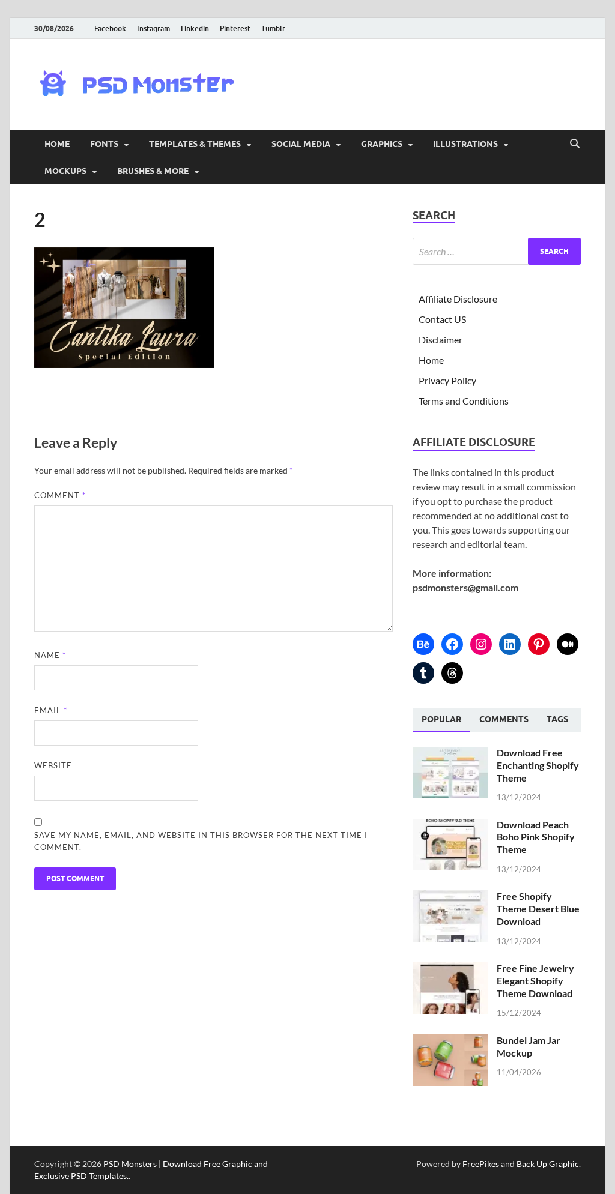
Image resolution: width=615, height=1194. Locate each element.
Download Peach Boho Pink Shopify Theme (536, 837)
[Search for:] (497, 251)
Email (50, 710)
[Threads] (452, 673)
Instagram (153, 28)
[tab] (441, 720)
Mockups (65, 171)
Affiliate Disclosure (458, 298)
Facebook (110, 28)
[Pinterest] (539, 644)
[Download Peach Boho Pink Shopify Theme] (450, 825)
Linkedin (195, 28)
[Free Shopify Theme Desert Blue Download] (450, 897)
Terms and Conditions (464, 400)
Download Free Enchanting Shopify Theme (538, 765)
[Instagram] (481, 644)
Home (57, 144)
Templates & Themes (195, 144)
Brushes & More (153, 171)
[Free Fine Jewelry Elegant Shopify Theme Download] (450, 969)
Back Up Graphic (548, 1164)
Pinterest (235, 28)
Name (50, 655)
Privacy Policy (447, 380)
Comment (60, 495)
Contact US (442, 319)
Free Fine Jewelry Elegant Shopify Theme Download (535, 980)
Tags (557, 719)
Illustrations (465, 144)
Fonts (104, 144)
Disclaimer (440, 339)
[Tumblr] (423, 673)
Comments (504, 719)
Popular (441, 719)
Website (53, 765)
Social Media (300, 144)
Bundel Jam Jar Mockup (528, 1046)
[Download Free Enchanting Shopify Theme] (450, 753)
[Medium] (567, 644)
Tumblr (273, 28)
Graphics (381, 144)
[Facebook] (452, 644)
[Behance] (423, 644)
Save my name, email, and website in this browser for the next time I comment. (201, 841)
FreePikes (480, 1164)
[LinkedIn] (510, 644)
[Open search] (575, 144)
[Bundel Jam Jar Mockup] (450, 1041)
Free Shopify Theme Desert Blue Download (538, 908)
